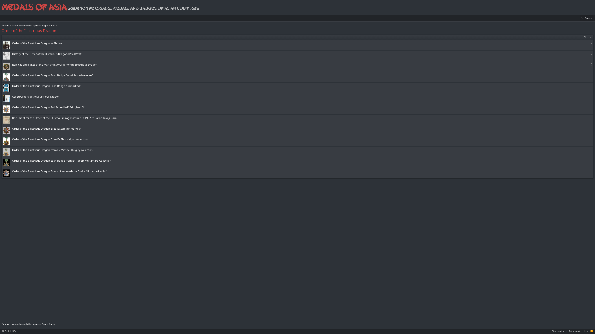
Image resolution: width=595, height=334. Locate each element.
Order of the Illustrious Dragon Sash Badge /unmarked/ (46, 86)
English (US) (10, 331)
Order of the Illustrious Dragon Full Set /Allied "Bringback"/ (48, 107)
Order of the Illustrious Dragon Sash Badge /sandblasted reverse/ (52, 75)
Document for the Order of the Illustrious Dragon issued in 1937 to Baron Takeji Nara (64, 118)
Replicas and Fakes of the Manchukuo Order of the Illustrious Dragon (54, 64)
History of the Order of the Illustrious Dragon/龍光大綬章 (47, 54)
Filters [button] (586, 37)
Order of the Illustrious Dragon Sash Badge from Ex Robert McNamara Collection (61, 160)
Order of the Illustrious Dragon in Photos (37, 43)
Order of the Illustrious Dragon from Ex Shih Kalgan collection (50, 139)
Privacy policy (575, 331)
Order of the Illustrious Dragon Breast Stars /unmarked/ (46, 128)
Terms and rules (559, 331)
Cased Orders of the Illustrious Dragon (36, 96)
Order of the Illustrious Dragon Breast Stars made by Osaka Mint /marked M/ (59, 171)
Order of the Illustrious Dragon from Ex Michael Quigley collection (52, 150)
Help (586, 331)
